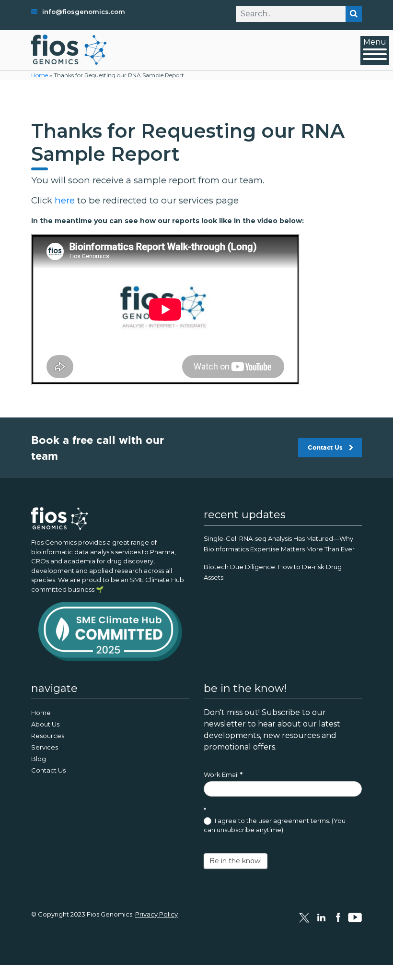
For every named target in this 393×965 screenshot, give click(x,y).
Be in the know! (235, 861)
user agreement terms (293, 820)
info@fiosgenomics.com (83, 11)
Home (39, 75)
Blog (38, 758)
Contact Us (325, 447)
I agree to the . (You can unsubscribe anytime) (275, 825)
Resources (47, 735)
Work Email (223, 774)
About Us (45, 724)
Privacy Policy (156, 914)
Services (44, 747)
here (65, 200)
